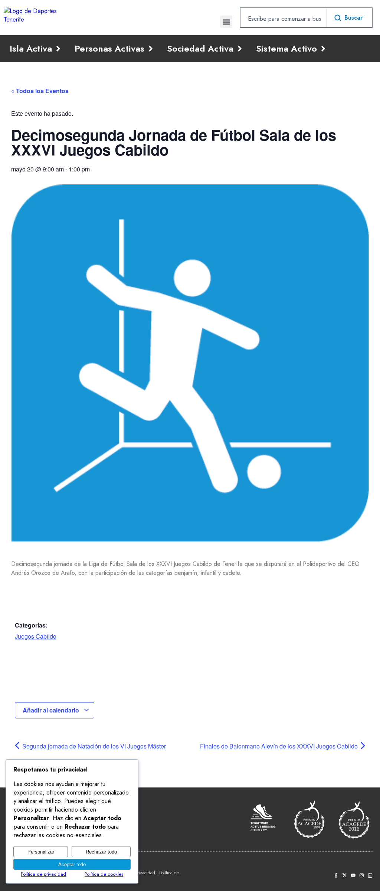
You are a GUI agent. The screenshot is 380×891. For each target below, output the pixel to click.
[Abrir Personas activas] (150, 48)
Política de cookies (104, 874)
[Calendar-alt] (370, 875)
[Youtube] (353, 875)
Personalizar (40, 852)
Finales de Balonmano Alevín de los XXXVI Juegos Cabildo (279, 746)
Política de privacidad (43, 874)
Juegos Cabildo (35, 636)
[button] (226, 22)
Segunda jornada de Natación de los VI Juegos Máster (93, 746)
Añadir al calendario (52, 710)
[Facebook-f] (336, 875)
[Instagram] (361, 875)
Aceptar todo (72, 864)
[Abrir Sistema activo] (323, 48)
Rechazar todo (101, 852)
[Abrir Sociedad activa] (239, 48)
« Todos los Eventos (40, 90)
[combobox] (283, 18)
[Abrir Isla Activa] (58, 48)
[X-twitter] (344, 875)
